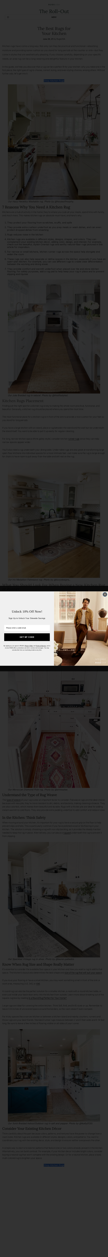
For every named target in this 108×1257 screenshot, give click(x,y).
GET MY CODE (27, 637)
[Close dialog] (105, 594)
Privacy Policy (29, 645)
